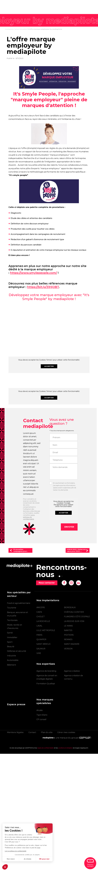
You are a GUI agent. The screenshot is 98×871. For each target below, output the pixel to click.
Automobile (12, 660)
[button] (5, 867)
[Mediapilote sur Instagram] (71, 582)
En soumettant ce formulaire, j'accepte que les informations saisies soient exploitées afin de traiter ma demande (64, 486)
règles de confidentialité (45, 748)
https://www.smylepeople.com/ (33, 273)
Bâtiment (11, 665)
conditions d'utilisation (65, 748)
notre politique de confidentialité (29, 517)
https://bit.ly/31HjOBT (43, 287)
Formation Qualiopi (45, 683)
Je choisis (27, 859)
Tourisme (11, 608)
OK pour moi (44, 859)
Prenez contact (90, 865)
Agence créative (72, 671)
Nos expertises (45, 663)
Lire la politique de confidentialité (15, 851)
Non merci (11, 859)
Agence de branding (46, 671)
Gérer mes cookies (66, 732)
